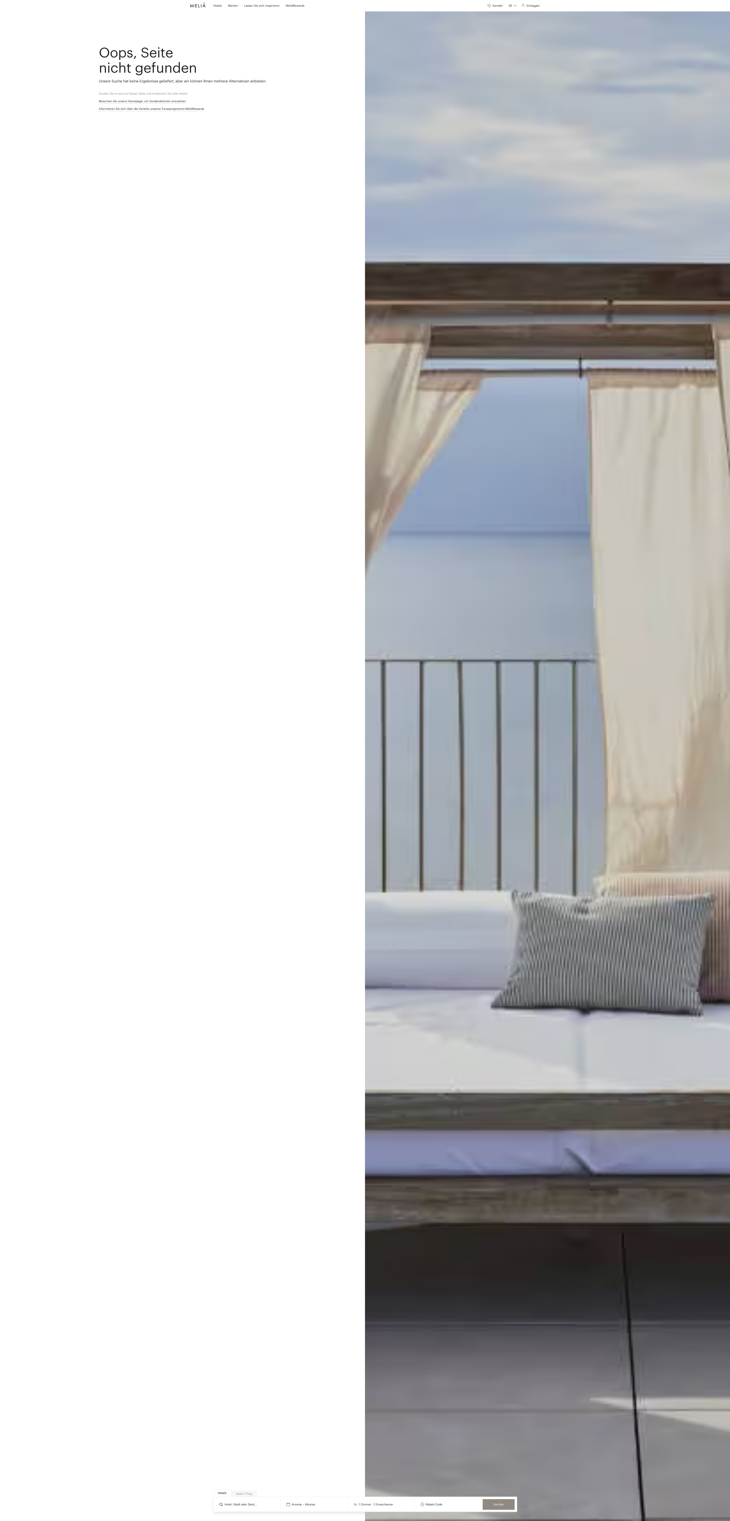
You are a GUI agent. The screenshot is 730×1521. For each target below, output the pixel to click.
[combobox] (513, 5)
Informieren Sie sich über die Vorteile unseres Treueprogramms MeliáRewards (151, 109)
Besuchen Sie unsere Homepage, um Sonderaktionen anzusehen (142, 101)
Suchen (499, 1504)
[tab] (222, 1493)
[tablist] (365, 1493)
